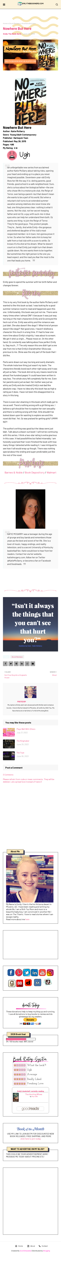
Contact (45, 1246)
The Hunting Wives (33, 1094)
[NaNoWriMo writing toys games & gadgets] (30, 1039)
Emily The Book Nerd (12, 34)
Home (5, 23)
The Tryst (20, 752)
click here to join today (30, 1138)
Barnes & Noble (14, 472)
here (27, 919)
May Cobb (35, 1096)
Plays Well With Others (26, 729)
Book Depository (34, 472)
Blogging (46, 1251)
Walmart (51, 472)
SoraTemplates (25, 1251)
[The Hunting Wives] (16, 1101)
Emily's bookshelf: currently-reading (30, 1091)
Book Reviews (14, 23)
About (32, 1246)
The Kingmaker (23, 741)
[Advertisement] (30, 1201)
